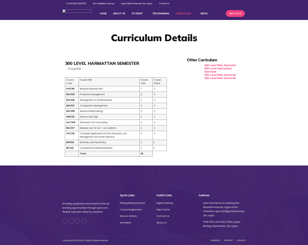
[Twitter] (228, 3)
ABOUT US (119, 13)
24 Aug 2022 (74, 68)
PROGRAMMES (161, 13)
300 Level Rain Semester (220, 75)
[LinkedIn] (83, 220)
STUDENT (137, 13)
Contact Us (164, 3)
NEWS (204, 13)
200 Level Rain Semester (220, 78)
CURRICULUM (183, 13)
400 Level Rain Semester (220, 65)
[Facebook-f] (65, 220)
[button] (235, 13)
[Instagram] (233, 3)
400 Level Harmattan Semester (218, 69)
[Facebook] (223, 3)
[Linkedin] (238, 3)
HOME (103, 13)
